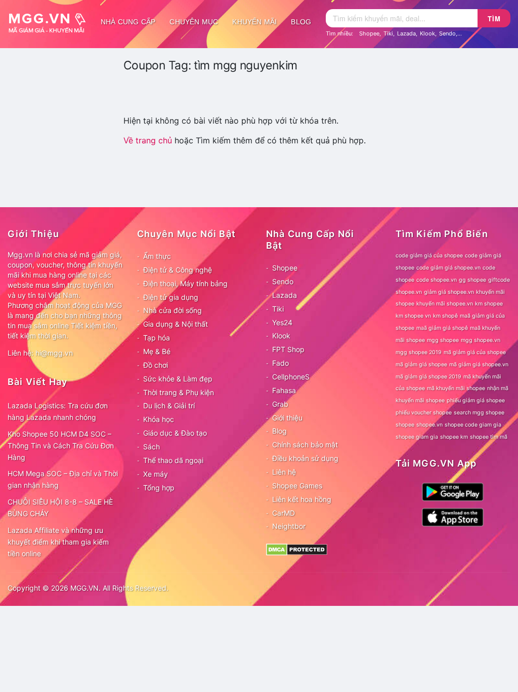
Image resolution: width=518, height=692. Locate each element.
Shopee (369, 33)
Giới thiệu (287, 417)
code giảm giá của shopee (429, 255)
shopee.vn (429, 424)
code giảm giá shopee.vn (448, 267)
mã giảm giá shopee (421, 364)
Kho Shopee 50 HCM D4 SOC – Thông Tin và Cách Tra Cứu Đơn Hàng (61, 446)
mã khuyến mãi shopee (456, 388)
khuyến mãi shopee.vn (444, 303)
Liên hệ (284, 472)
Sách (151, 446)
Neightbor (289, 526)
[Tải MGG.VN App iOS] (453, 516)
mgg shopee (443, 340)
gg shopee (472, 280)
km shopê (445, 316)
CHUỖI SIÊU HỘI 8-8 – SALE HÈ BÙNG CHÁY (60, 507)
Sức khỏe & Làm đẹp (177, 378)
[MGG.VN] (51, 22)
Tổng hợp (159, 487)
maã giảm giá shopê (442, 328)
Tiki (388, 33)
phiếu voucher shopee (424, 412)
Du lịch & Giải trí (169, 405)
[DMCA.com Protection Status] (296, 549)
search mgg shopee (479, 412)
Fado (280, 363)
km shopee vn (413, 316)
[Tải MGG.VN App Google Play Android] (453, 491)
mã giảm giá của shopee (475, 352)
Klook (427, 33)
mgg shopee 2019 (419, 352)
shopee (405, 424)
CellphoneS (291, 376)
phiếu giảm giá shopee (476, 400)
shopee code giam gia (473, 424)
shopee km (454, 437)
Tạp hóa (156, 337)
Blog (301, 22)
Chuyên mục (193, 22)
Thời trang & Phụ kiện (178, 392)
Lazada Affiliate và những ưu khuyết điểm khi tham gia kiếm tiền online (58, 542)
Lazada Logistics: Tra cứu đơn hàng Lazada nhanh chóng (58, 411)
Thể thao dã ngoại (173, 460)
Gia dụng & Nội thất (175, 324)
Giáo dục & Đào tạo (175, 433)
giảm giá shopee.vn (449, 292)
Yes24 (282, 322)
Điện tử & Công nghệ (177, 269)
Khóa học (158, 419)
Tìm (494, 18)
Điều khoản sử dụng (305, 458)
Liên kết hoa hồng (301, 499)
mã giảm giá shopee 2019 (428, 376)
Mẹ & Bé (156, 351)
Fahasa (284, 390)
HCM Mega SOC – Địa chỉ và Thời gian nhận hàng (63, 479)
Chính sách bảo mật (305, 444)
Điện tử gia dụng (170, 297)
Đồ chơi (155, 365)
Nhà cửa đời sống (172, 310)
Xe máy (155, 474)
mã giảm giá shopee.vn (478, 364)
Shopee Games (297, 485)
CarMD (283, 513)
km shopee (489, 303)
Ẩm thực (157, 256)
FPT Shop (288, 349)
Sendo (447, 33)
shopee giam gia (417, 437)
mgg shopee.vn (480, 340)
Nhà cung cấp (128, 22)
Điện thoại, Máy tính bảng (185, 283)
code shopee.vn (436, 280)
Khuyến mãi (254, 22)
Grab (280, 404)
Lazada (406, 33)
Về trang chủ (147, 140)
